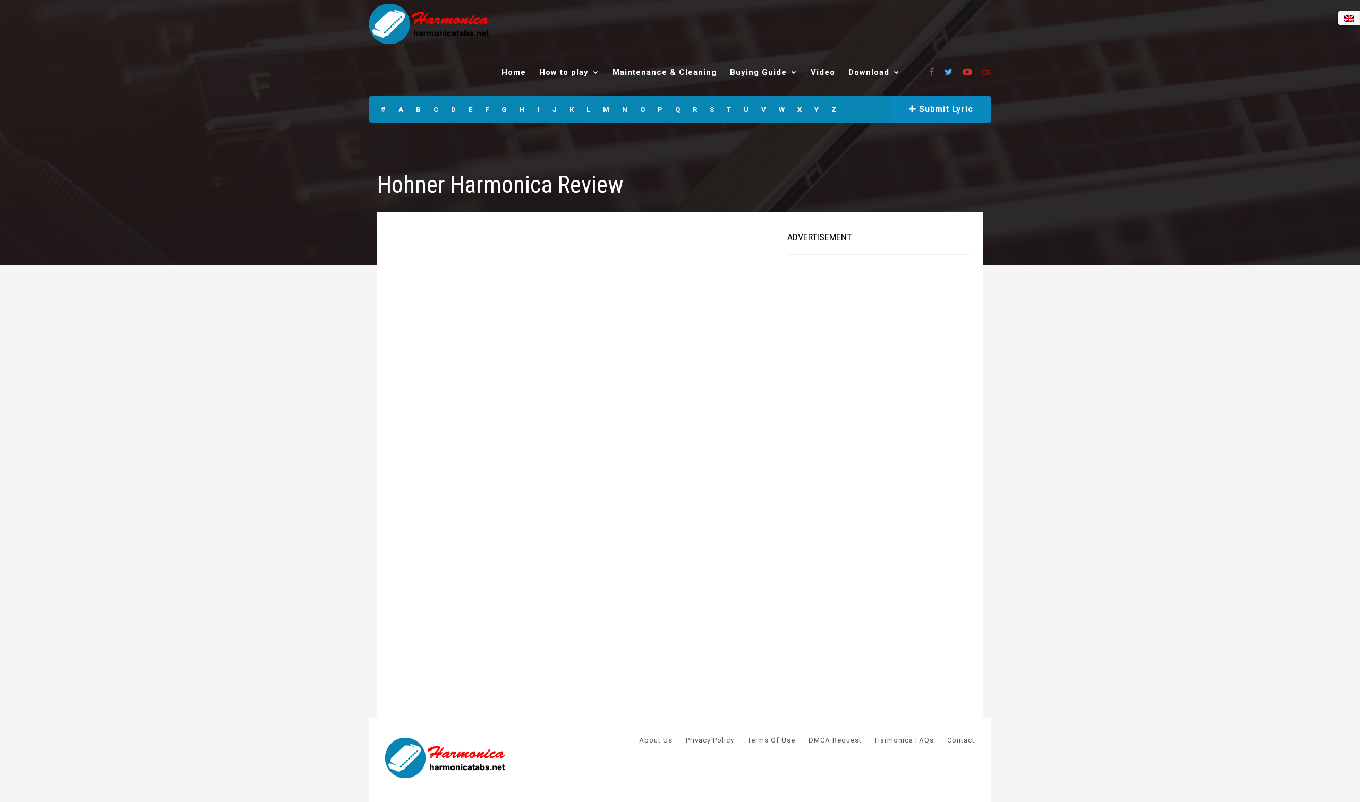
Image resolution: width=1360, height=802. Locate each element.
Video (823, 72)
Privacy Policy (710, 740)
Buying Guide (758, 72)
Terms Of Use (771, 740)
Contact (961, 740)
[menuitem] (1349, 18)
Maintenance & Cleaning (665, 72)
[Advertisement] (867, 424)
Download (868, 72)
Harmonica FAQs (904, 740)
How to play (564, 72)
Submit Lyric (944, 109)
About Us (656, 740)
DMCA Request (835, 740)
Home (514, 72)
